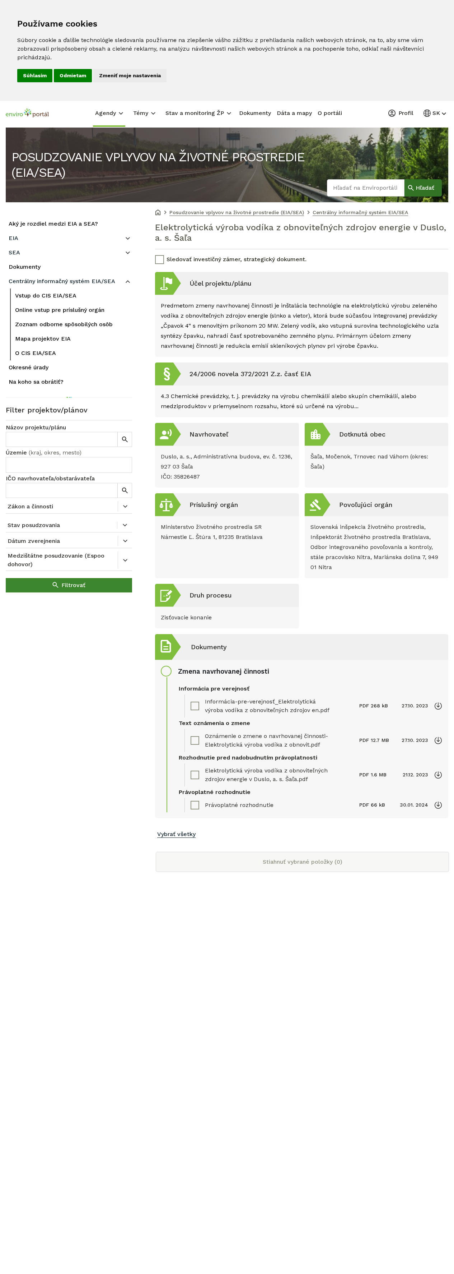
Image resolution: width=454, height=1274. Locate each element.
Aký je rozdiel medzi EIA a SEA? (53, 223)
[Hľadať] (124, 439)
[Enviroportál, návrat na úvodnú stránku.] (27, 114)
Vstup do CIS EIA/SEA (45, 295)
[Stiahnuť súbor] (438, 705)
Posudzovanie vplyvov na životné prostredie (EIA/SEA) (157, 164)
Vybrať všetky (176, 834)
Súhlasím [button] (35, 75)
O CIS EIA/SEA (35, 353)
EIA (13, 238)
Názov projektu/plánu (36, 427)
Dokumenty (255, 113)
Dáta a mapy (294, 113)
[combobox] (69, 465)
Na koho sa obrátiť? (36, 381)
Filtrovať (73, 585)
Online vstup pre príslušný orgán (59, 309)
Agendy (105, 113)
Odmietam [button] (73, 75)
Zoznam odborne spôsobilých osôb (64, 324)
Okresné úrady (28, 367)
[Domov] (158, 213)
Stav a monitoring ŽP (194, 113)
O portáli (330, 113)
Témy (140, 113)
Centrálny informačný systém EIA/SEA (62, 281)
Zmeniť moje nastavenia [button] (130, 75)
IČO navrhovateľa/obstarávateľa (50, 478)
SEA (14, 252)
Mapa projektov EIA (43, 338)
